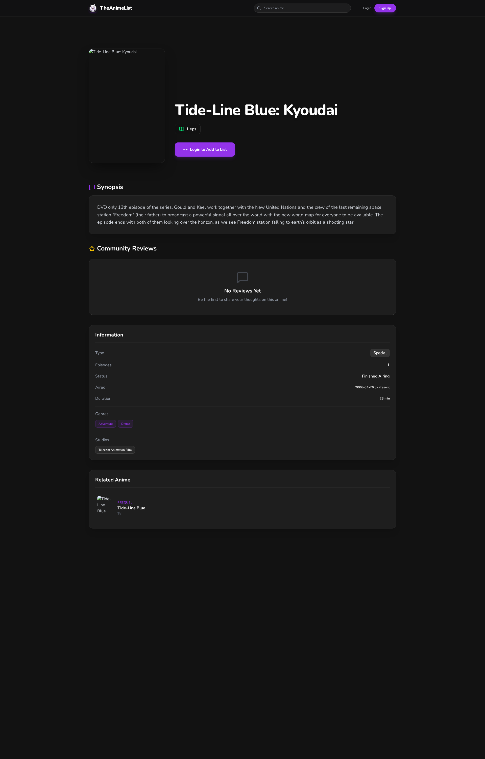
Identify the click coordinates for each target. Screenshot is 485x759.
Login (367, 8)
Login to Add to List (208, 149)
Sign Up (385, 8)
